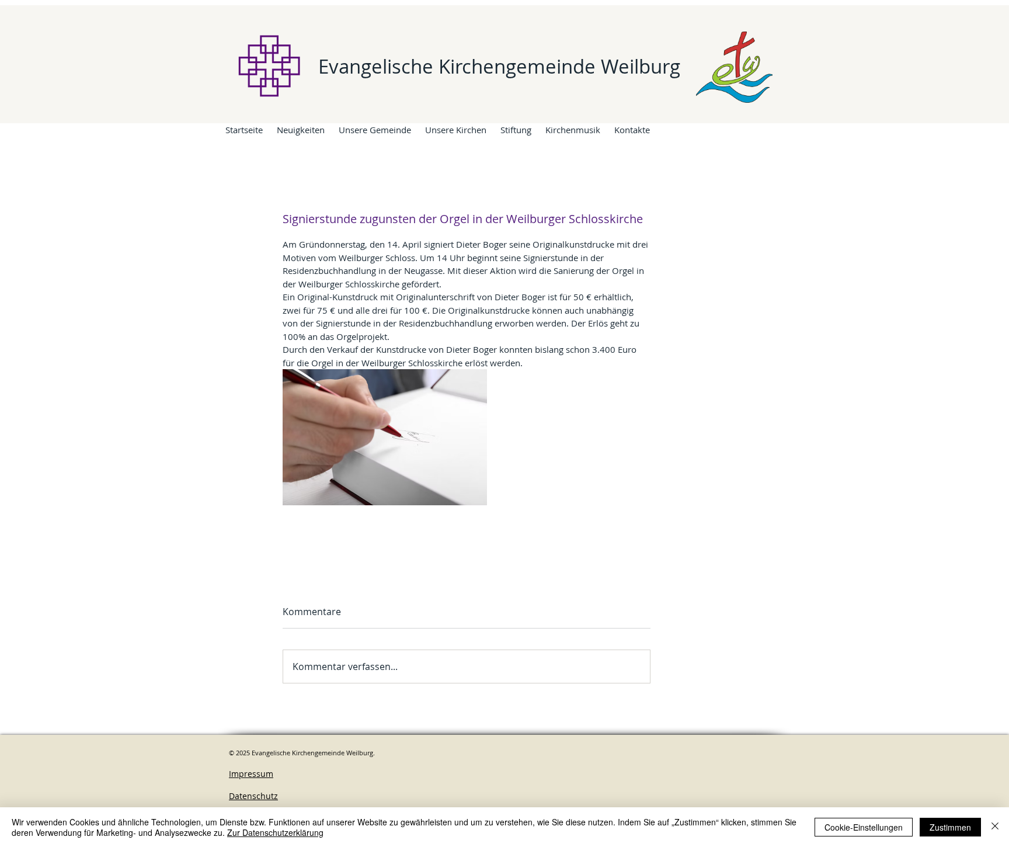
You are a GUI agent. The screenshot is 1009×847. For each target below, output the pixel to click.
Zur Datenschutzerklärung (275, 832)
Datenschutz (253, 795)
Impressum (251, 773)
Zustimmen (950, 827)
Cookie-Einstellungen (863, 827)
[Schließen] (995, 827)
